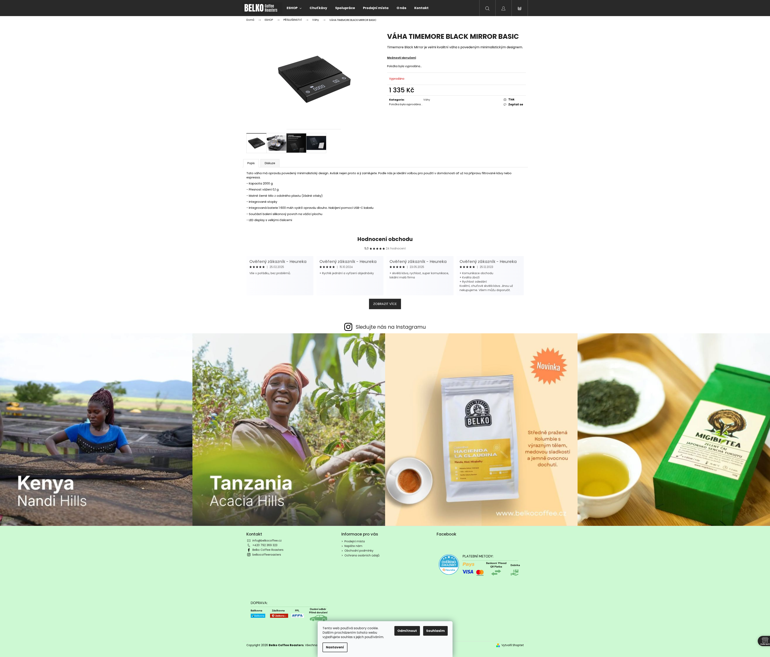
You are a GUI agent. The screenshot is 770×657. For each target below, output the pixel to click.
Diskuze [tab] (270, 163)
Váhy (426, 100)
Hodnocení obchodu (385, 239)
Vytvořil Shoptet (512, 645)
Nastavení (335, 647)
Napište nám (353, 546)
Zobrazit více (385, 304)
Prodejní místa (354, 541)
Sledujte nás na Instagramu (391, 327)
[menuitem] (294, 8)
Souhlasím (435, 630)
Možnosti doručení (401, 58)
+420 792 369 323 (264, 545)
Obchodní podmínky (358, 551)
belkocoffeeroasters (266, 555)
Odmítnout (407, 630)
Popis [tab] (251, 163)
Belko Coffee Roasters (267, 550)
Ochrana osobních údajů (361, 555)
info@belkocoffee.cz (267, 541)
